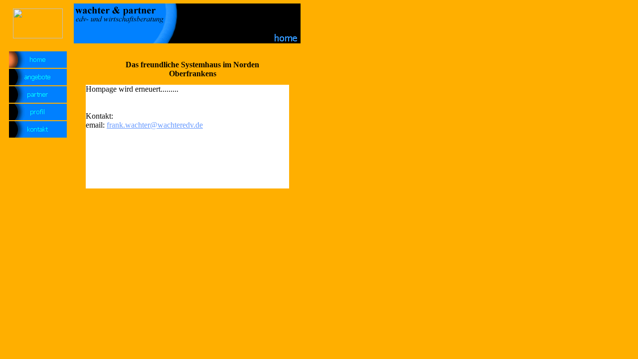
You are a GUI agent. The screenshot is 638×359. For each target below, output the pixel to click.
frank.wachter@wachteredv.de (155, 125)
